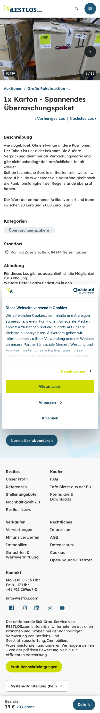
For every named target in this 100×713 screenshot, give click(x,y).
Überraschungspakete (29, 230)
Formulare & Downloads (61, 496)
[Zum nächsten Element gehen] (90, 51)
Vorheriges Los (50, 118)
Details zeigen (73, 371)
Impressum (61, 529)
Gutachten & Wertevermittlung (22, 555)
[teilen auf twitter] (49, 608)
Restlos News (18, 509)
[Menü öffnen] (90, 8)
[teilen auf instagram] (24, 608)
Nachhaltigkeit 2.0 (23, 502)
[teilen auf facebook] (11, 608)
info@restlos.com (22, 598)
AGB (54, 537)
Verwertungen (19, 529)
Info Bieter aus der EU (70, 487)
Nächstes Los (83, 118)
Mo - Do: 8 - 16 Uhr (23, 580)
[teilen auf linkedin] (37, 608)
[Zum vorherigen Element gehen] (10, 51)
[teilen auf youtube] (62, 608)
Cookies (57, 552)
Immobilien (16, 545)
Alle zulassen (50, 386)
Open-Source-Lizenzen (71, 560)
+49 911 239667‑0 (21, 589)
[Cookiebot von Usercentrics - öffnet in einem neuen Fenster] (73, 291)
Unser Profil (17, 479)
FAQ (54, 479)
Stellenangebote (21, 494)
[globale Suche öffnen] (77, 8)
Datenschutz (62, 545)
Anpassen (47, 402)
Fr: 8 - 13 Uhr (17, 585)
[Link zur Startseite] (23, 8)
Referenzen (16, 487)
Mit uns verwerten (22, 537)
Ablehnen (50, 418)
